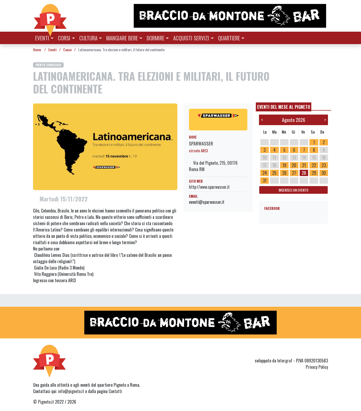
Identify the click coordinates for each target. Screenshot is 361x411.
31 (264, 180)
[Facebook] (324, 351)
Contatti (115, 391)
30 (323, 173)
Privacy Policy (317, 367)
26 (284, 173)
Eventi (42, 38)
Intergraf (284, 360)
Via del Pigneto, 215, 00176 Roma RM (213, 166)
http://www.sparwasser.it (209, 187)
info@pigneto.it (71, 391)
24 (264, 173)
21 (304, 165)
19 (284, 165)
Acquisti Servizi (191, 38)
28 (304, 173)
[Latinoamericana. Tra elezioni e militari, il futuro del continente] (105, 146)
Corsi (64, 38)
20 (294, 165)
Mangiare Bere (122, 38)
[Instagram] (314, 351)
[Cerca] (325, 37)
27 (294, 173)
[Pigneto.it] (50, 16)
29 (314, 173)
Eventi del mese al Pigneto (283, 107)
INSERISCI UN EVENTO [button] (293, 190)
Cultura (88, 38)
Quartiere (229, 38)
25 (274, 173)
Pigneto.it (46, 402)
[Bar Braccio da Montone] (230, 16)
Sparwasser (201, 143)
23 (324, 165)
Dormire (155, 38)
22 (314, 165)
